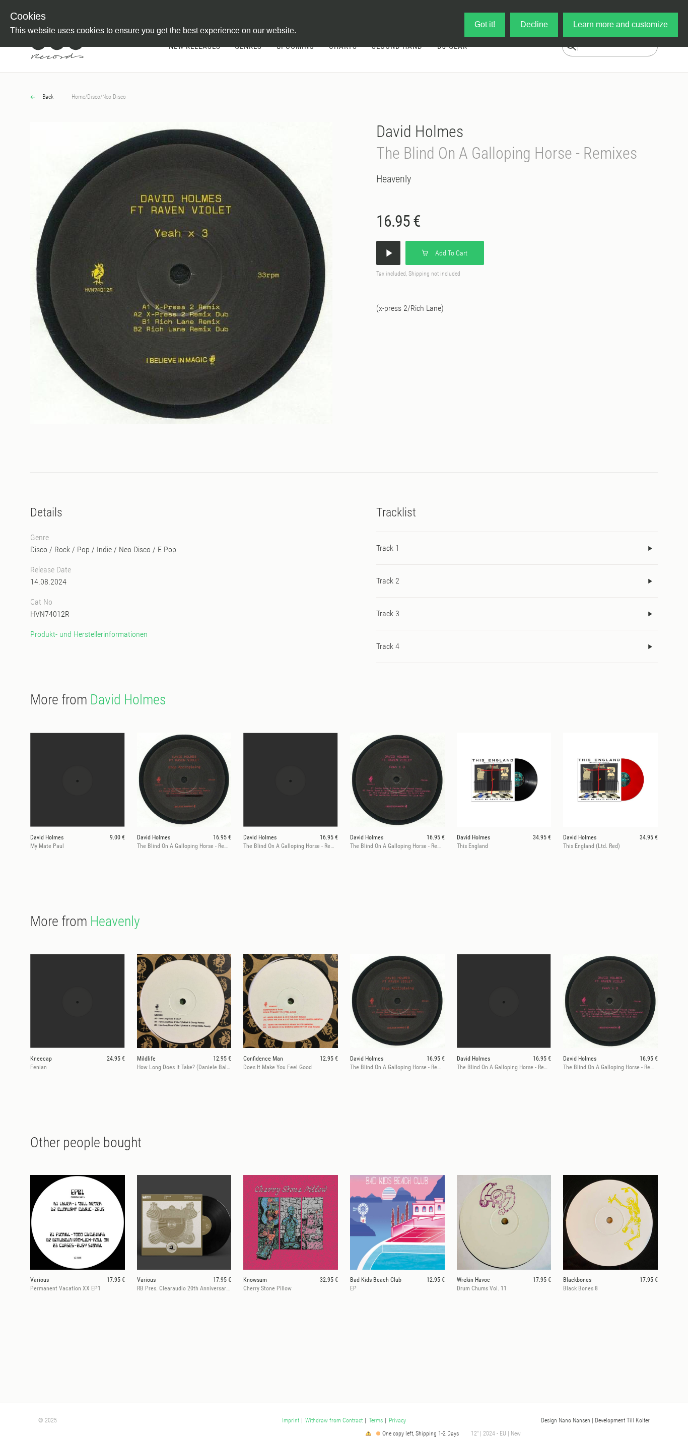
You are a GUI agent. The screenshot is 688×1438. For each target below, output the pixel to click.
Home (78, 96)
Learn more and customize (620, 24)
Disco (93, 96)
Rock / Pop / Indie (83, 549)
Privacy (397, 1420)
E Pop (167, 549)
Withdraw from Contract (334, 1420)
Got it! (484, 24)
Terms (376, 1420)
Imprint (290, 1420)
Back (47, 96)
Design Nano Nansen (565, 1420)
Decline (534, 24)
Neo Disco (114, 96)
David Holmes (419, 131)
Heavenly (393, 179)
